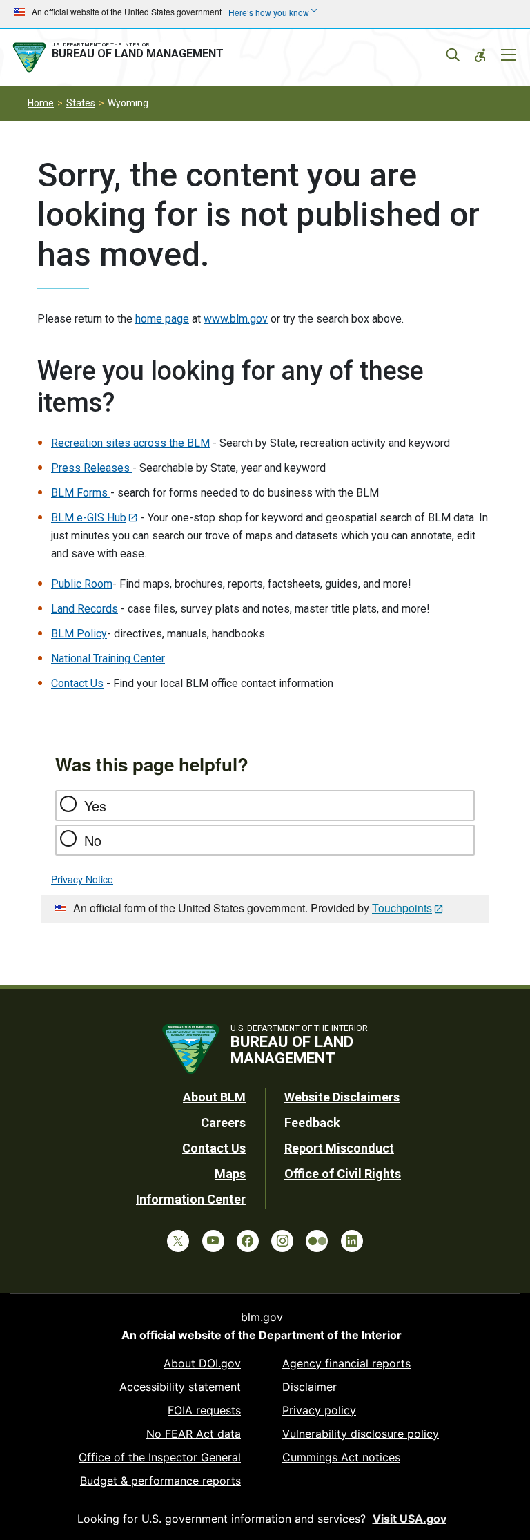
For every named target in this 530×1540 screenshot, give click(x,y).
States (80, 102)
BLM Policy (79, 633)
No (92, 840)
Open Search (453, 55)
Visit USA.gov (409, 1518)
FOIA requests (204, 1410)
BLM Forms (80, 492)
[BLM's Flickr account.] (317, 1241)
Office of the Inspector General (160, 1457)
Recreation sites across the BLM (130, 443)
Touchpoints (402, 908)
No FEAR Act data (193, 1434)
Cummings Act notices (341, 1457)
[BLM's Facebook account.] (248, 1241)
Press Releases (91, 467)
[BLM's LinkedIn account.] (352, 1241)
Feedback (312, 1122)
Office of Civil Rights (342, 1173)
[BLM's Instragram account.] (282, 1241)
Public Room (81, 583)
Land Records (84, 608)
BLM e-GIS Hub (88, 517)
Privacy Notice (82, 879)
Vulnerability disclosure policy (360, 1434)
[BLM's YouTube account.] (213, 1241)
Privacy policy (319, 1410)
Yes (95, 806)
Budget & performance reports (160, 1481)
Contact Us (77, 683)
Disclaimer (309, 1387)
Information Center (191, 1199)
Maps (230, 1173)
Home (41, 102)
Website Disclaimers (342, 1097)
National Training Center (108, 658)
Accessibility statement (180, 1387)
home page (162, 318)
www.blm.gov (236, 318)
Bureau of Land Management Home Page (120, 57)
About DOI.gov (202, 1363)
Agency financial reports (346, 1363)
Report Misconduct (339, 1148)
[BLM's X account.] (178, 1241)
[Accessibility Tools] (480, 55)
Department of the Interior (330, 1335)
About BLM (214, 1097)
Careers (223, 1122)
